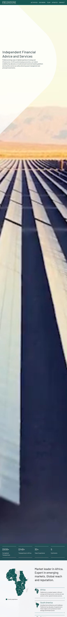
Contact (62, 2)
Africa (42, 589)
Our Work (42, 2)
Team (48, 2)
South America (46, 602)
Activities (34, 2)
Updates (55, 2)
